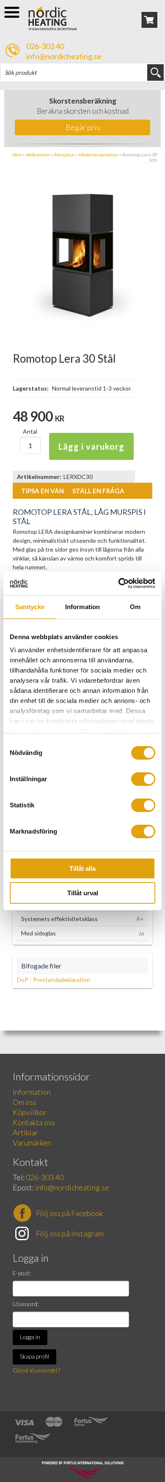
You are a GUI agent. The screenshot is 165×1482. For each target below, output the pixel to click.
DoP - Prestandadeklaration (53, 979)
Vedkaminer (37, 154)
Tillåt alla (82, 868)
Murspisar (64, 154)
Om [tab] (135, 606)
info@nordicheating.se (64, 56)
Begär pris (83, 127)
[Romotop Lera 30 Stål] (82, 323)
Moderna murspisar (98, 154)
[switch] (143, 779)
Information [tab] (82, 606)
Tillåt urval (82, 893)
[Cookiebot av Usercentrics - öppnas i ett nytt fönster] (118, 583)
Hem (17, 154)
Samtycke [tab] (29, 606)
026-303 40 (45, 46)
